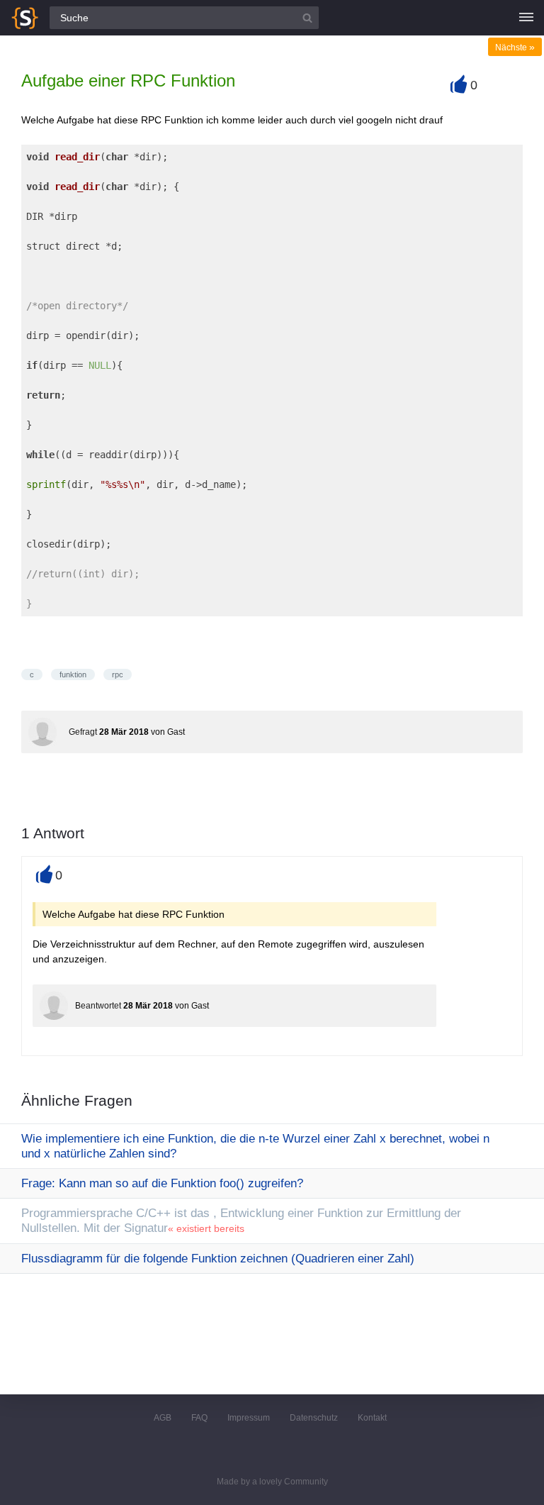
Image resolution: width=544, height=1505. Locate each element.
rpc (117, 674)
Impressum (248, 1418)
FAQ (199, 1418)
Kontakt (372, 1418)
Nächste (515, 47)
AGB (162, 1418)
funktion (73, 674)
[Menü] (526, 17)
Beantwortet (98, 1006)
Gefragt (83, 732)
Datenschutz (314, 1418)
